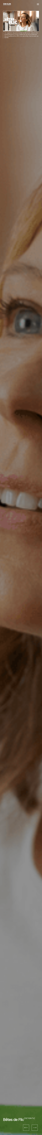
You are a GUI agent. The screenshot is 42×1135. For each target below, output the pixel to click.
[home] (7, 4)
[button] (36, 4)
